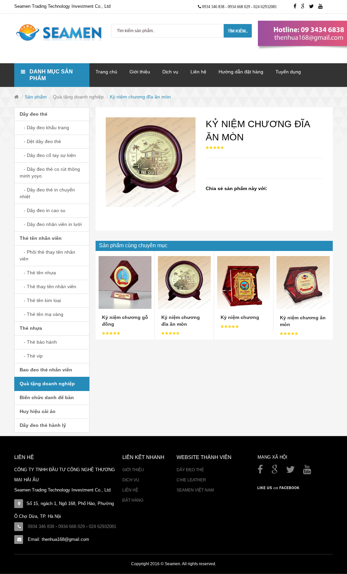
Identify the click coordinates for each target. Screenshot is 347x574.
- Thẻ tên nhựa (38, 272)
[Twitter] (313, 6)
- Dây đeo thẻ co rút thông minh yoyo (50, 172)
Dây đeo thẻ (33, 114)
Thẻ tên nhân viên (41, 238)
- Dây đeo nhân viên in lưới (51, 224)
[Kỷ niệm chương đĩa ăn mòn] (184, 282)
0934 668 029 (239, 7)
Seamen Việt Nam (195, 490)
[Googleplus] (305, 6)
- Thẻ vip (31, 356)
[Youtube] (322, 6)
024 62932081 (265, 7)
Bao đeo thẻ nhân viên (46, 369)
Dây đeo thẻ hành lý (43, 425)
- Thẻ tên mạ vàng (41, 314)
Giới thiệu (133, 469)
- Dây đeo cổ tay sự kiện (48, 155)
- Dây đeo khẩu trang (44, 127)
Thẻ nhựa (31, 328)
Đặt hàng (132, 500)
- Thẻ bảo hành (38, 342)
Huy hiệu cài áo (38, 411)
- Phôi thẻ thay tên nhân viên (47, 255)
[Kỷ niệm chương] (243, 282)
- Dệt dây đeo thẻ (40, 141)
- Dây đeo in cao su (42, 210)
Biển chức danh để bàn (47, 397)
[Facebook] (261, 471)
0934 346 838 (213, 7)
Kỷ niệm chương (240, 317)
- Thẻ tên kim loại (40, 300)
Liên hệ (130, 490)
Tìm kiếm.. (238, 31)
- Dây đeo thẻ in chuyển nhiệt (47, 193)
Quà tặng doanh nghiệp (78, 96)
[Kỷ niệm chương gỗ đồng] (125, 282)
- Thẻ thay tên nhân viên (48, 286)
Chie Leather (191, 480)
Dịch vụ (130, 480)
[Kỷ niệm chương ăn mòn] (303, 282)
